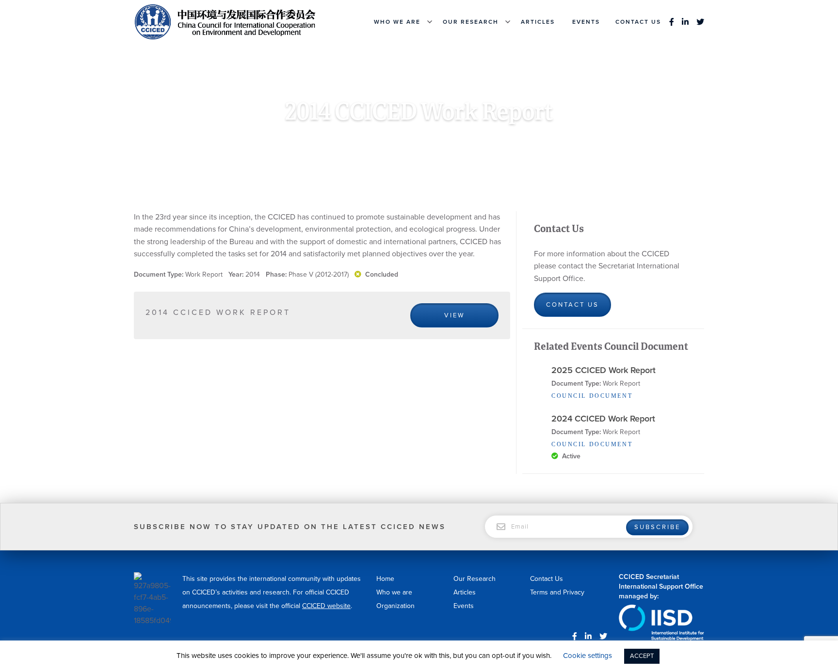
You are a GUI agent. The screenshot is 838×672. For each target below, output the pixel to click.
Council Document (403, 139)
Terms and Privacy (557, 592)
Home (316, 139)
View (454, 315)
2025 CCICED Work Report (603, 370)
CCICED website (326, 606)
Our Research (471, 21)
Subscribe (657, 527)
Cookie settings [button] (587, 655)
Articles (538, 21)
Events (586, 21)
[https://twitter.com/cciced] (698, 22)
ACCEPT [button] (642, 656)
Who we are (397, 21)
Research (349, 139)
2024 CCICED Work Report (603, 418)
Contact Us (638, 21)
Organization (395, 606)
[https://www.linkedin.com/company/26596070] (685, 22)
